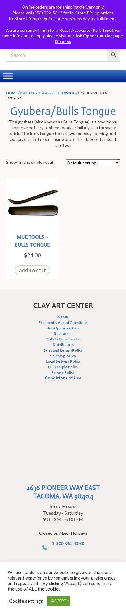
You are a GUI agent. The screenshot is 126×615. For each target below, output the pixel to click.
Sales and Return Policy (63, 350)
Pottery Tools (35, 92)
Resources (63, 333)
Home (11, 92)
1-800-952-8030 (68, 543)
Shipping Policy (63, 355)
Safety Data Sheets (63, 339)
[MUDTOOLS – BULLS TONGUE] (32, 203)
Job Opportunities (94, 35)
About (63, 316)
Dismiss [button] (63, 41)
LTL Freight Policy (63, 366)
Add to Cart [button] (32, 270)
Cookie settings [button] (26, 601)
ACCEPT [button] (59, 601)
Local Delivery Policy (63, 361)
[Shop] (8, 76)
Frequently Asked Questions (63, 322)
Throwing (65, 92)
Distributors (63, 344)
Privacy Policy (63, 372)
